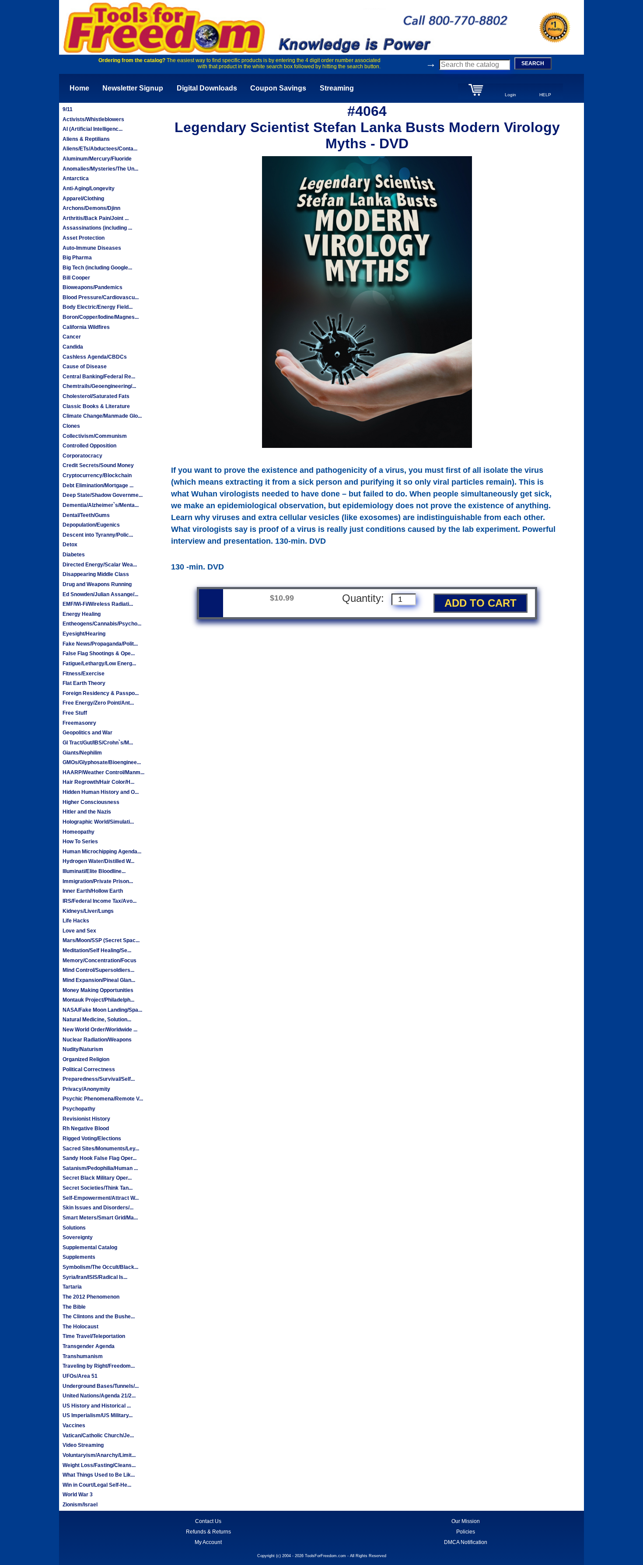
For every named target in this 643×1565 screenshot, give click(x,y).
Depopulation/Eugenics (91, 525)
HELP (545, 94)
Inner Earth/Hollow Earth (93, 891)
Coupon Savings (278, 88)
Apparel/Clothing (83, 199)
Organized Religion (86, 1059)
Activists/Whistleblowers (93, 119)
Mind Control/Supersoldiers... (98, 970)
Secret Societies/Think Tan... (98, 1188)
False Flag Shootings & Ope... (99, 653)
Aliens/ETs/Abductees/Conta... (100, 149)
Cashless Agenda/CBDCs (95, 357)
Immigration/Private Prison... (98, 881)
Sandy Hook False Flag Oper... (99, 1158)
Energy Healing (82, 614)
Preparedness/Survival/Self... (99, 1079)
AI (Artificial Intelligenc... (92, 129)
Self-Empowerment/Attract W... (101, 1198)
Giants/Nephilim (82, 753)
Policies (465, 1532)
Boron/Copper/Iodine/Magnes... (101, 317)
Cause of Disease (85, 366)
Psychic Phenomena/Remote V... (103, 1099)
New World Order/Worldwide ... (100, 1030)
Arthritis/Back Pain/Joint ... (96, 218)
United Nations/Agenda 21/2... (99, 1396)
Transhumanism (83, 1356)
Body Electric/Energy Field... (98, 307)
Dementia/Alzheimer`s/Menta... (101, 505)
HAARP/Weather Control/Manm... (103, 772)
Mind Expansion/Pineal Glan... (99, 980)
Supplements (79, 1257)
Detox (70, 544)
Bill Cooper (76, 278)
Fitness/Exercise (84, 674)
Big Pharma (77, 258)
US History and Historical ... (97, 1406)
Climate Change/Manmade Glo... (102, 416)
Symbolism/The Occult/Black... (100, 1267)
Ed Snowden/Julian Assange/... (100, 594)
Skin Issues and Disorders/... (98, 1208)
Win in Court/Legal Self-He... (97, 1485)
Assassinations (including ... (97, 228)
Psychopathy (79, 1109)
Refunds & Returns (208, 1532)
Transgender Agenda (89, 1346)
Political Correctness (89, 1069)
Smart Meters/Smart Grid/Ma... (100, 1218)
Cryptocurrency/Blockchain (97, 475)
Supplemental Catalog (90, 1247)
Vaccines (74, 1425)
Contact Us (208, 1521)
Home (79, 88)
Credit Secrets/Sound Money (98, 465)
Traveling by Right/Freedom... (99, 1366)
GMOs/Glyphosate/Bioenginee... (102, 762)
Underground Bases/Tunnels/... (101, 1386)
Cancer (72, 337)
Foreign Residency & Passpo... (101, 693)
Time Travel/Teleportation (94, 1336)
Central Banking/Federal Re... (99, 377)
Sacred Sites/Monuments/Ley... (101, 1149)
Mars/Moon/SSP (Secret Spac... (101, 940)
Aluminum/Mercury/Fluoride (97, 159)
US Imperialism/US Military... (98, 1415)
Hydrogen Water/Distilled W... (98, 861)
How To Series (80, 841)
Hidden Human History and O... (101, 792)
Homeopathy (78, 832)
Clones (71, 426)
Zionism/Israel (80, 1505)
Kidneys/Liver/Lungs (88, 911)
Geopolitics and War (87, 733)
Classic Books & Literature (96, 406)
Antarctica (76, 178)
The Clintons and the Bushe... (99, 1316)
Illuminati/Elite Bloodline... (94, 871)
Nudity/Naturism (83, 1049)
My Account (208, 1542)
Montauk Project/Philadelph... (98, 1000)
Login (510, 94)
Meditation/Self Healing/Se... (97, 950)
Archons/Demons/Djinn (91, 208)
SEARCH (532, 63)
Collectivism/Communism (95, 436)
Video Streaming (83, 1445)
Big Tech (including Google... (97, 268)
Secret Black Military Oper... (97, 1178)
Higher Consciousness (91, 802)
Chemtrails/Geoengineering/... (99, 386)
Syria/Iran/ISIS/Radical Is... (95, 1277)
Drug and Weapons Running (97, 584)
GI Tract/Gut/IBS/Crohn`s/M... (98, 743)
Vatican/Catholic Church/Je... (98, 1435)
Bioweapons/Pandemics (92, 287)
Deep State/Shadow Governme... (103, 495)
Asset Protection (84, 238)
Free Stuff (75, 713)
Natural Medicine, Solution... (97, 1020)
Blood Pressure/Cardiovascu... (101, 297)
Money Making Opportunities (98, 990)
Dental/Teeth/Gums (86, 515)
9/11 (68, 109)
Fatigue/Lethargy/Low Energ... (99, 663)
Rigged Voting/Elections (92, 1138)
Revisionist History (86, 1119)
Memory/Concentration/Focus (99, 960)
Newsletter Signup (132, 88)
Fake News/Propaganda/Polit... (100, 644)
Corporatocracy (82, 456)
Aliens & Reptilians (86, 139)
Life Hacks (76, 921)
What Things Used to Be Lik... (99, 1475)
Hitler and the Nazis (87, 812)
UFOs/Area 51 (80, 1376)
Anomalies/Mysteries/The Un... (100, 169)
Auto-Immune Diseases (92, 248)
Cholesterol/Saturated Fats (96, 396)
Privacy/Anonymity (86, 1089)
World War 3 (78, 1495)
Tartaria (72, 1287)
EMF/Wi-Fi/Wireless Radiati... (98, 604)
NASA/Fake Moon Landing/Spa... (102, 1010)
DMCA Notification (465, 1542)
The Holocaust (80, 1327)
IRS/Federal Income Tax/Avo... (99, 901)
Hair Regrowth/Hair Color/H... (98, 782)
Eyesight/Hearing (84, 634)
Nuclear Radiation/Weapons (97, 1040)
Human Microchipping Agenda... (102, 852)
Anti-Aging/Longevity (89, 188)
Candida (73, 347)
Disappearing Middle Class (96, 574)
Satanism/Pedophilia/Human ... (100, 1168)
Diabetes (74, 555)
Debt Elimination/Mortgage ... (98, 485)
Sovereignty (78, 1237)
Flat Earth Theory (84, 683)
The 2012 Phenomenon (91, 1297)
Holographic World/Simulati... (98, 822)
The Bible (74, 1307)
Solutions (74, 1228)
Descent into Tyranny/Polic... (98, 535)
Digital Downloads (207, 88)
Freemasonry (79, 723)
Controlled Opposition (89, 446)
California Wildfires (86, 327)
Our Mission (465, 1521)
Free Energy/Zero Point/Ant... (98, 703)
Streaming (337, 88)
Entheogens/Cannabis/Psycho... (102, 624)
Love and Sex (79, 931)
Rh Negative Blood (86, 1128)
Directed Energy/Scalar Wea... (100, 565)
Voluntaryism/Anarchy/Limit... (99, 1455)
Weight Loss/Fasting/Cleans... (99, 1465)
